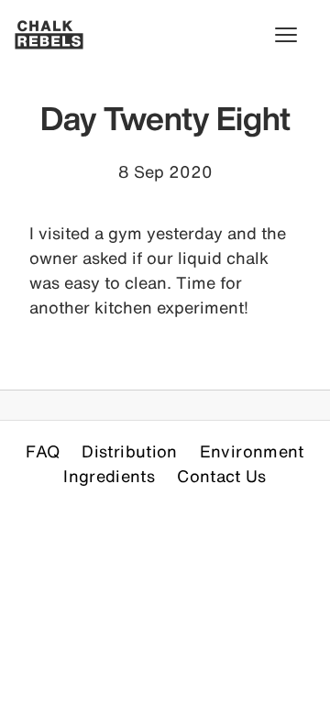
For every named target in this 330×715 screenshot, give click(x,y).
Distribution (129, 451)
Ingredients (109, 476)
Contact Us (222, 476)
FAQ (43, 451)
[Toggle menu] (295, 35)
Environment (252, 451)
